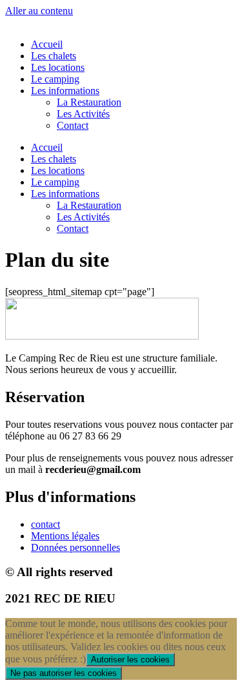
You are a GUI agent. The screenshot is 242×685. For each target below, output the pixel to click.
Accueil (47, 44)
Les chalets (53, 55)
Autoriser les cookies (130, 659)
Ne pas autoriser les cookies (63, 673)
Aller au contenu (39, 10)
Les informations (65, 90)
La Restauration (89, 102)
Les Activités (83, 113)
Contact (72, 125)
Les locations (58, 67)
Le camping (55, 78)
